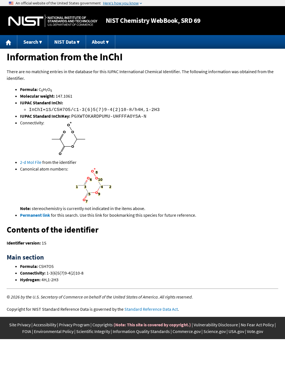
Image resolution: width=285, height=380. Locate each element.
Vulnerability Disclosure (216, 324)
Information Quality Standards (141, 331)
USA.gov (236, 331)
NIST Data (65, 42)
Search (30, 42)
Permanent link (35, 215)
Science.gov (214, 331)
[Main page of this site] (8, 42)
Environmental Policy (53, 331)
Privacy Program (74, 324)
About (98, 42)
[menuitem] (8, 42)
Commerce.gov (187, 331)
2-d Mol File (30, 162)
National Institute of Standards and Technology (52, 20)
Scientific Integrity (93, 331)
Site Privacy (20, 324)
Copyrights (102, 324)
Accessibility (44, 324)
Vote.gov (255, 331)
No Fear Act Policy (257, 324)
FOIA (26, 331)
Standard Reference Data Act (151, 309)
